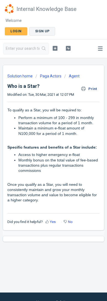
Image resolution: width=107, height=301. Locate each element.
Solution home (20, 76)
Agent (74, 76)
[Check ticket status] (68, 48)
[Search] (44, 48)
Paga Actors (50, 76)
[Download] (43, 147)
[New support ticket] (54, 48)
